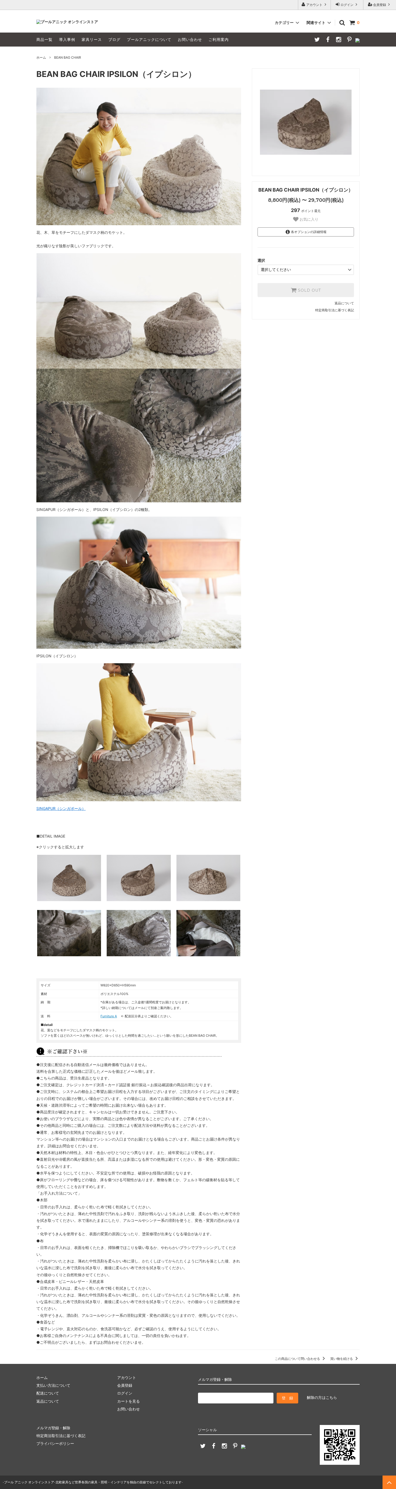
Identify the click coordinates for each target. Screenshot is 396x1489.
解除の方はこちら (322, 1397)
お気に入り (308, 219)
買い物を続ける (342, 1359)
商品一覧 (44, 39)
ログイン (347, 5)
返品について (344, 303)
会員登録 (379, 5)
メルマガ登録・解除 (53, 1428)
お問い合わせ (190, 39)
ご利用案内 (219, 39)
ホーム (41, 57)
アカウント (314, 5)
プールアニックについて (149, 39)
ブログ (114, 39)
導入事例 (67, 39)
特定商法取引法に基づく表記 (60, 1435)
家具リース (92, 39)
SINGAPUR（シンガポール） (61, 808)
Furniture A (108, 1016)
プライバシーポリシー (55, 1443)
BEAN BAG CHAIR (67, 57)
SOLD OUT (309, 290)
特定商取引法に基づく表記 (334, 310)
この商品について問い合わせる (298, 1359)
